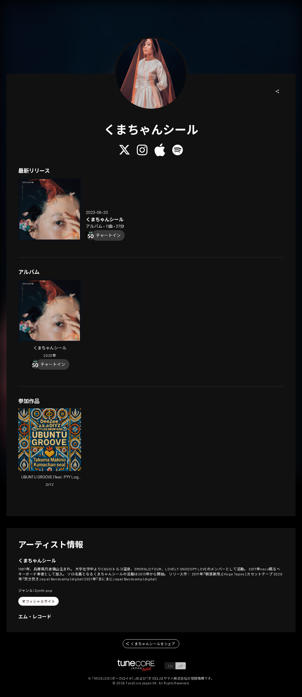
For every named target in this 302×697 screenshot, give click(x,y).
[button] (277, 91)
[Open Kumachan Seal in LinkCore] (49, 209)
